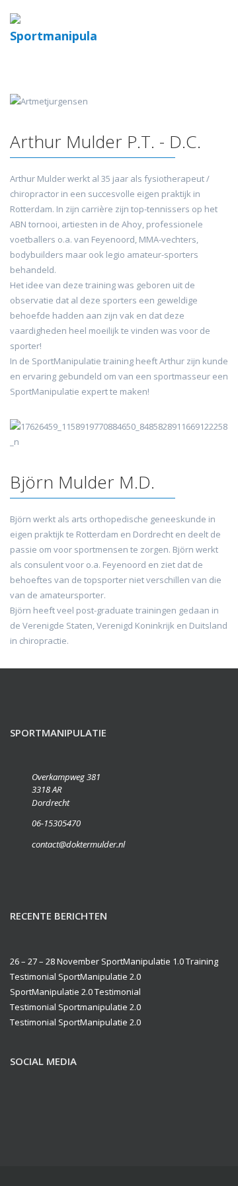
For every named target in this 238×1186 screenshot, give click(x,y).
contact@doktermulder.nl (78, 844)
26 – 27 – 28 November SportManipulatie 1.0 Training (114, 961)
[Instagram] (78, 1109)
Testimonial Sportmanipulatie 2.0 (75, 1007)
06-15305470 (56, 823)
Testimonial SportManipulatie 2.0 (75, 976)
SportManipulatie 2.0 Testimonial (75, 992)
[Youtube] (50, 1109)
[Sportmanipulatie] (53, 30)
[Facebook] (23, 1109)
